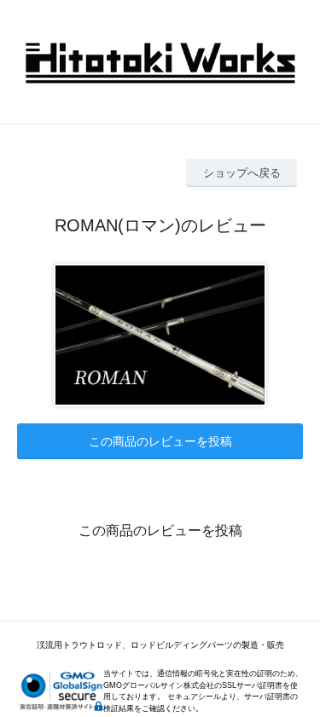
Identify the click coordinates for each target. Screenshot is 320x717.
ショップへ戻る (242, 172)
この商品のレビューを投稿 (160, 441)
